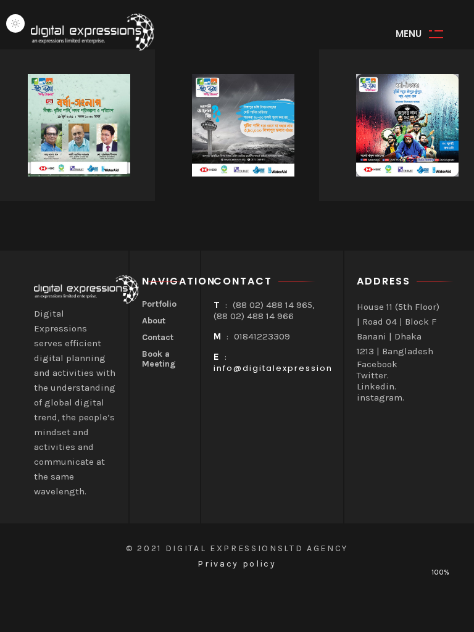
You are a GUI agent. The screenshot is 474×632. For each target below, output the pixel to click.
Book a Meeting (159, 359)
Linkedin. (376, 386)
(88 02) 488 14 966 (254, 316)
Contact (157, 338)
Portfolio (159, 304)
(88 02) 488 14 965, (273, 304)
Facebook (377, 364)
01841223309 (262, 336)
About (153, 321)
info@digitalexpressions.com (289, 368)
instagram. (380, 397)
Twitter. (373, 375)
